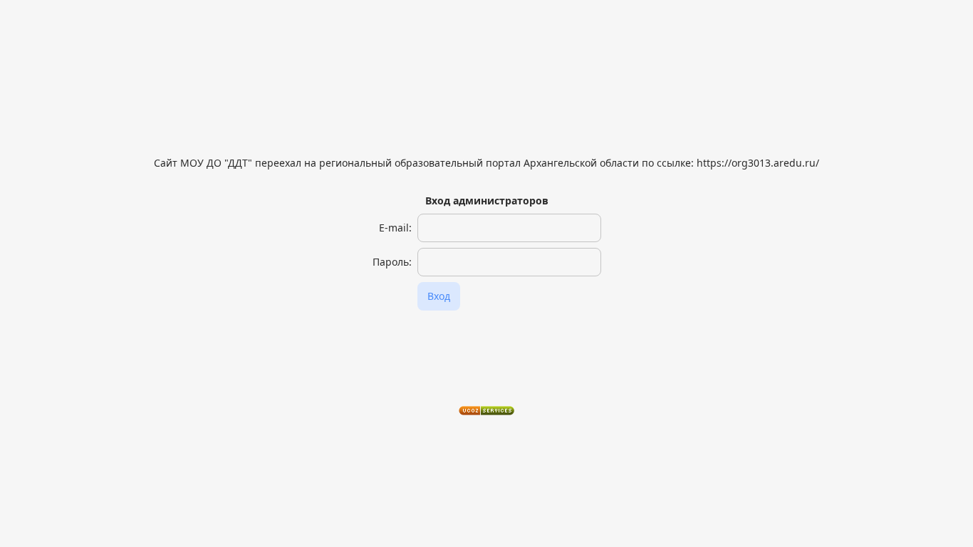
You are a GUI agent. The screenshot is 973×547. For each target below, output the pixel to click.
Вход (438, 296)
